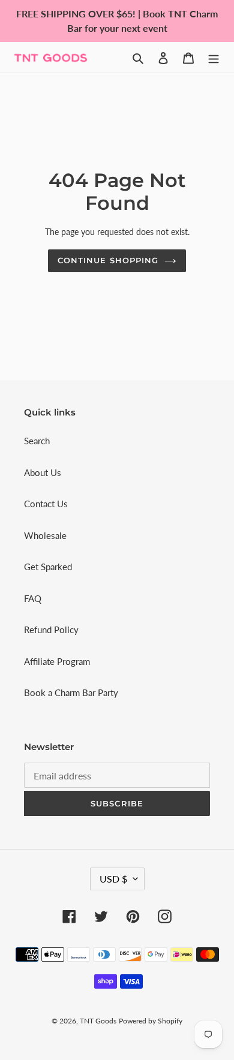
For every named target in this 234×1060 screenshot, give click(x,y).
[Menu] (213, 57)
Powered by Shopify (150, 1020)
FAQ (32, 598)
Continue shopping (108, 260)
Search (37, 440)
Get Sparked (48, 566)
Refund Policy (51, 629)
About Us (42, 472)
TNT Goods (98, 1020)
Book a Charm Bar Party (71, 692)
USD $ (113, 878)
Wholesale (45, 535)
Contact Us (46, 503)
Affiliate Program (57, 661)
